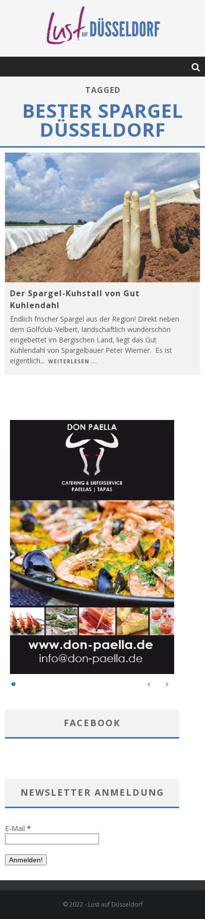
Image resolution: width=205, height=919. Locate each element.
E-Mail (18, 828)
